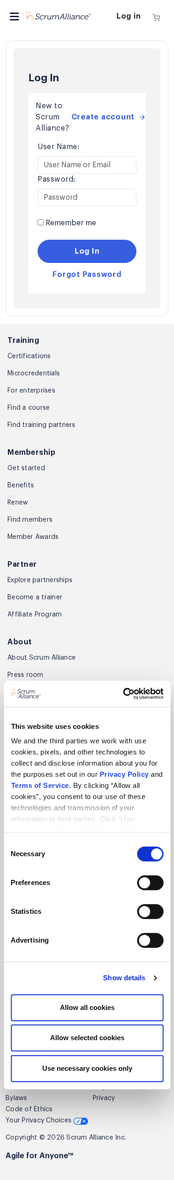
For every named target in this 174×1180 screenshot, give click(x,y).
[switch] (150, 882)
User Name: (58, 147)
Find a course (28, 408)
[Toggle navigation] (14, 16)
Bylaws (16, 1098)
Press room (25, 675)
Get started (26, 468)
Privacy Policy (123, 774)
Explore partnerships (39, 580)
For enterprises (31, 390)
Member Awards (32, 537)
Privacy (104, 1098)
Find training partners (41, 425)
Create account (103, 117)
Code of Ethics (29, 1109)
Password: (57, 179)
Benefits (20, 485)
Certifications (29, 356)
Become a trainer (34, 597)
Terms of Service (40, 785)
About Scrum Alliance (41, 658)
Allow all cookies (87, 1007)
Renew (17, 502)
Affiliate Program (34, 614)
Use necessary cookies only (87, 1068)
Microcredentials (33, 373)
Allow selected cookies (87, 1038)
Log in (128, 16)
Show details (124, 978)
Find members (29, 520)
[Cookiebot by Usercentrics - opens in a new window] (123, 694)
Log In (87, 251)
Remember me (70, 223)
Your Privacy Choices (39, 1120)
